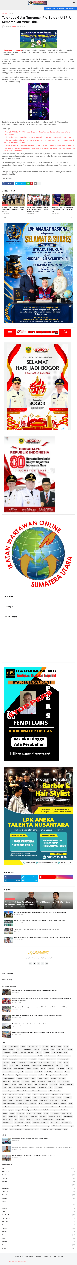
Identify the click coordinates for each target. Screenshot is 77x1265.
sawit (41, 1126)
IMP (24, 1091)
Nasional (15, 1053)
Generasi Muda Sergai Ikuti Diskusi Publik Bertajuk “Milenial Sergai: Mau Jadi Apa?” (37, 1015)
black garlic (6, 1107)
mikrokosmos (68, 1116)
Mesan (35, 1094)
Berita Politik (32, 1059)
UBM (40, 1104)
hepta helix (29, 1072)
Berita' (5, 1059)
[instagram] (64, 877)
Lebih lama (71, 218)
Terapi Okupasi (22, 1104)
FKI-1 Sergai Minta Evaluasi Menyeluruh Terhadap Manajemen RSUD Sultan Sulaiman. (40, 912)
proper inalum (19, 1123)
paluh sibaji (30, 1119)
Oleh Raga (6, 1062)
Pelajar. (55, 1075)
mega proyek (23, 1116)
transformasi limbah (46, 1129)
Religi (52, 1049)
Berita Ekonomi (14, 1065)
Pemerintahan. (13, 1059)
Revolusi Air (19, 1100)
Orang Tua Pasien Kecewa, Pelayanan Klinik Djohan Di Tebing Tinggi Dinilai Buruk (39, 921)
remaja (5, 1126)
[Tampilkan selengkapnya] (39, 183)
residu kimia (24, 1126)
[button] (2, 2)
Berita (4, 1046)
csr (13, 1107)
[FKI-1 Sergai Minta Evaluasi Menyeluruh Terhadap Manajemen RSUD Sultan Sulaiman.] (8, 914)
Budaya (67, 1072)
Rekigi (4, 1100)
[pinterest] (46, 963)
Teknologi (62, 1078)
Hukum (66, 1046)
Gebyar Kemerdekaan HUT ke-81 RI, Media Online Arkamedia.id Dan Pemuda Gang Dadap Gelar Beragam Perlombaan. (41, 999)
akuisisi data (6, 1081)
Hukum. (66, 1062)
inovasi (60, 1110)
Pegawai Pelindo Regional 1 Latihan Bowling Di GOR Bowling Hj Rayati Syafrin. (13, 209)
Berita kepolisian (57, 1053)
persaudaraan (60, 1119)
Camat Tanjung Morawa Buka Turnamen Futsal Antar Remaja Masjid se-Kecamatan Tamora (39, 145)
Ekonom (35, 1068)
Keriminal (23, 1059)
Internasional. (42, 1091)
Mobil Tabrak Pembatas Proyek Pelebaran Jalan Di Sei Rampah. (31, 1024)
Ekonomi (23, 1053)
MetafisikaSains (44, 1094)
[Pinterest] (31, 183)
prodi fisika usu (7, 1123)
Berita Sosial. (53, 1084)
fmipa (4, 1110)
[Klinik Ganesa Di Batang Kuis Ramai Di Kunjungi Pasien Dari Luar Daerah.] (6, 992)
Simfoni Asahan (54, 1100)
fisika (33, 1081)
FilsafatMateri (42, 1088)
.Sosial (53, 1056)
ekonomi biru (44, 1107)
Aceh (33, 1056)
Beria (59, 1062)
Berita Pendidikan (48, 1065)
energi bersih (19, 1072)
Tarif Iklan (60, 1257)
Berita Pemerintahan (64, 1056)
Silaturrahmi (43, 1100)
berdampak (16, 1081)
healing (53, 1110)
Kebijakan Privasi (18, 1257)
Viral (65, 1053)
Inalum (43, 1068)
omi (16, 1119)
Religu (11, 1100)
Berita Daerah (51, 1059)
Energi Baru (31, 1088)
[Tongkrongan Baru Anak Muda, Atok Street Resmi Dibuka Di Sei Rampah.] (8, 931)
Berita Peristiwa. (16, 1056)
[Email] (35, 183)
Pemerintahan (61, 1049)
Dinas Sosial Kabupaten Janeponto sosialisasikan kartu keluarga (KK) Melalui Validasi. (38, 1032)
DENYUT (69, 1084)
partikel (38, 1119)
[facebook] (12, 877)
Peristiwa (45, 1046)
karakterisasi (20, 1113)
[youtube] (47, 877)
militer (5, 1119)
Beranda (4, 14)
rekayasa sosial (66, 1123)
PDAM (67, 1094)
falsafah (53, 1107)
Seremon (28, 1100)
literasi (69, 1113)
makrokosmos (13, 1116)
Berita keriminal (32, 1046)
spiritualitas (51, 1081)
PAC (61, 1094)
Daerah (23, 1046)
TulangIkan (33, 1104)
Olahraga (11, 14)
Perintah (18, 1097)
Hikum (53, 1062)
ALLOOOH (6, 1084)
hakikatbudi (44, 1110)
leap (63, 1113)
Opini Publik (27, 1049)
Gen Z (50, 1088)
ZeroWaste (47, 1104)
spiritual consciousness (58, 1126)
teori (36, 1129)
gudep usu (28, 1110)
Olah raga (6, 1056)
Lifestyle (30, 1053)
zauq (65, 1129)
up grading (58, 1129)
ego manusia (34, 1107)
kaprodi (12, 1113)
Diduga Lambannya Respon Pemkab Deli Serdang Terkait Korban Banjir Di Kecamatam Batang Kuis (42, 1147)
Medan (19, 1049)
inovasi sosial (41, 1081)
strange (70, 1126)
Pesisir (52, 1097)
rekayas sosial (55, 1123)
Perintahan (27, 1097)
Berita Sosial (21, 1062)
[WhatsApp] (28, 183)
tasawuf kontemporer (16, 1129)
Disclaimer (38, 1257)
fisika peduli (68, 1107)
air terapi (56, 1104)
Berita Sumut (32, 1062)
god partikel (19, 1110)
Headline (38, 1053)
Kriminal (11, 1049)
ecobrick (19, 1107)
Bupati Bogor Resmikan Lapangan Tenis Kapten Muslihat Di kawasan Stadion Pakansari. (37, 209)
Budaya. (62, 1084)
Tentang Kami (29, 1257)
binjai (70, 1104)
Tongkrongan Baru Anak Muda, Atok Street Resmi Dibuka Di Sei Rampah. (36, 929)
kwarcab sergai (55, 1113)
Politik (5, 1049)
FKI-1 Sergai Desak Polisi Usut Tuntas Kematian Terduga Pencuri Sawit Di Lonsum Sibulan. (42, 937)
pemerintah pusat (48, 1119)
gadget (11, 1110)
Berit (20, 1084)
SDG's (46, 1078)
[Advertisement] (38, 640)
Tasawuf (64, 1100)
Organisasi (54, 1094)
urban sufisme (7, 1068)
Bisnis (29, 1068)
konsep (46, 1113)
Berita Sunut (58, 1072)
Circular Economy (8, 1075)
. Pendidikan (6, 1053)
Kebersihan (51, 1068)
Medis (28, 1094)
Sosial (59, 1046)
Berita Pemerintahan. (41, 1084)
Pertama (19, 1078)
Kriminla (69, 1068)
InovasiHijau (32, 1091)
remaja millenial (14, 1126)
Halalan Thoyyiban (8, 1091)
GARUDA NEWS (21, 1261)
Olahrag (48, 1075)
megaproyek (33, 1116)
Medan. (41, 1075)
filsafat (61, 1107)
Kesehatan (27, 1056)
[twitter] (34, 963)
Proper (40, 1078)
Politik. (59, 1097)
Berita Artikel (28, 1084)
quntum (28, 1123)
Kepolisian (19, 1075)
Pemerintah (63, 1075)
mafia (4, 1116)
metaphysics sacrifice (55, 1116)
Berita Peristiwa (13, 1046)
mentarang (43, 1116)
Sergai (35, 1100)
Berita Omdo (38, 1072)
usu (59, 1081)
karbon (29, 1113)
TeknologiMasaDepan (9, 1104)
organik (22, 1119)
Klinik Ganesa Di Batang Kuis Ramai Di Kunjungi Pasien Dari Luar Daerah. (34, 990)
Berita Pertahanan (19, 1068)
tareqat (5, 1129)
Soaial (13, 1062)
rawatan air (44, 1123)
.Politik (40, 1056)
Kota (26, 1075)
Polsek (33, 1078)
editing (26, 1107)
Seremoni (36, 1049)
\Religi (11, 1072)
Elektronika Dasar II (20, 1088)
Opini (66, 1065)
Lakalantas (33, 1075)
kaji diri (5, 1113)
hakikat (36, 1110)
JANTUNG (52, 1091)
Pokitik (26, 1078)
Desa (4, 1088)
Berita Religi (48, 1072)
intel (65, 1110)
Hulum (19, 1091)
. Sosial (70, 1049)
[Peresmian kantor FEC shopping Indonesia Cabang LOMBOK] (6, 1141)
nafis (10, 1119)
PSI (4, 1097)
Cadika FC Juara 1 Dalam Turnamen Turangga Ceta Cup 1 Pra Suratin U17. (63, 209)
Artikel (47, 1056)
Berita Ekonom (36, 1065)
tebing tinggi (29, 1129)
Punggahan (67, 1097)
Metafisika (59, 1065)
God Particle (58, 1088)
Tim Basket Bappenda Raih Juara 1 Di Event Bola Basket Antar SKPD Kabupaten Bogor (38, 137)
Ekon (10, 1088)
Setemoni (53, 1078)
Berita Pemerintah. (63, 1059)
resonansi (34, 1126)
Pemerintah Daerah (8, 1078)
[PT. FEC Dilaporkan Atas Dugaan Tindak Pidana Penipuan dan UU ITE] (6, 1158)
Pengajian (10, 1097)
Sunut (5, 1072)
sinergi (47, 1126)
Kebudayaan (60, 1068)
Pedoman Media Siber (49, 1257)
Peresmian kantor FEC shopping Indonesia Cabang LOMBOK (30, 1139)
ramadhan (36, 1123)
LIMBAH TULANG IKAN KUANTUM (13, 1094)
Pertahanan (44, 1097)
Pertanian (41, 1059)
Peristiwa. (35, 1097)
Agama (14, 1084)
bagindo (63, 1104)
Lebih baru (6, 218)
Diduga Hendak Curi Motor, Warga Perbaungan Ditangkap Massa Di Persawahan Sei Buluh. (40, 1007)
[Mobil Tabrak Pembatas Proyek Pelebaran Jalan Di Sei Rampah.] (6, 1026)
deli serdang (25, 1081)
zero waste (66, 1081)
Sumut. (5, 1065)
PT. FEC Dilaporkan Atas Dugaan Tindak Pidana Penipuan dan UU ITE (33, 1155)
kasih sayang (37, 1113)
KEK (59, 1091)
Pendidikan (45, 1049)
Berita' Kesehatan (44, 1062)
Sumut (53, 1046)
